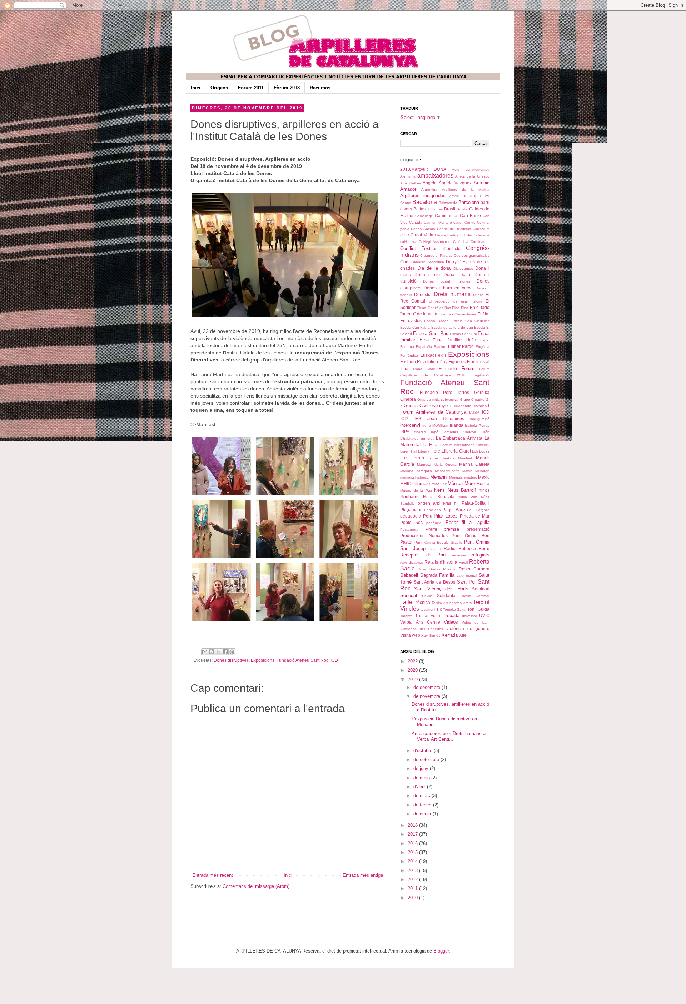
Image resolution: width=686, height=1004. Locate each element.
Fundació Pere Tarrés (444, 392)
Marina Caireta (474, 464)
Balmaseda (448, 203)
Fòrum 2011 (251, 87)
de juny (421, 768)
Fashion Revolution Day (423, 361)
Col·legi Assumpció (435, 242)
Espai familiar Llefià (454, 340)
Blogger (441, 951)
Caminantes (446, 215)
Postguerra (409, 529)
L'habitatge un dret (417, 438)
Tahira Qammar (475, 596)
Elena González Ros (434, 308)
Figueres (457, 361)
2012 (413, 879)
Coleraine (481, 235)
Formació (448, 368)
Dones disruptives (231, 660)
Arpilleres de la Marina (465, 189)
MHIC (405, 483)
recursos (459, 555)
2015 (413, 852)
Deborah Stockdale (427, 262)
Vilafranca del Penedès (421, 629)
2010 (413, 897)
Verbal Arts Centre (420, 622)
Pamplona (432, 510)
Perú (427, 516)
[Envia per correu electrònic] (204, 651)
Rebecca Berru (473, 548)
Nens (439, 490)
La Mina (431, 444)
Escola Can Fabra (415, 327)
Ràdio (450, 548)
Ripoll (463, 562)
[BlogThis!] (211, 651)
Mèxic (483, 477)
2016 (413, 843)
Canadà (415, 222)
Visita (405, 635)
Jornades (450, 432)
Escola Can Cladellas (470, 321)
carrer (458, 222)
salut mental (467, 576)
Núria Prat (467, 497)
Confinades (480, 242)
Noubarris (409, 496)
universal (469, 616)
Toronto (406, 616)
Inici (195, 87)
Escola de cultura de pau (452, 327)
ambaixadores (435, 176)
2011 (413, 888)
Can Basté (470, 215)
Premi (431, 529)
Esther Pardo (461, 346)
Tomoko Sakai (454, 609)
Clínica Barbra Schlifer (453, 235)
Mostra (482, 483)
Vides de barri (475, 622)
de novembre (427, 696)
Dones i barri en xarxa (448, 287)
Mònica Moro (461, 483)
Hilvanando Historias (470, 406)
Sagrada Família (437, 575)
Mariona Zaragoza (416, 471)
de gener (423, 813)
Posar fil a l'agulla (468, 522)
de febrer (423, 805)
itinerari (420, 432)
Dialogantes (463, 268)
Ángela (430, 182)
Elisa (456, 308)
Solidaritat (447, 595)
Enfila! (483, 313)
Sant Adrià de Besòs (434, 582)
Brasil (449, 208)
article (454, 196)
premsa (451, 529)
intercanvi (410, 425)
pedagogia (410, 516)
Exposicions (262, 660)
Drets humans (452, 294)
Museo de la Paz (416, 491)
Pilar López (446, 516)
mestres (470, 477)
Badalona (424, 202)
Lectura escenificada (457, 445)
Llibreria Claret (456, 451)
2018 (413, 825)
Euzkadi (428, 355)
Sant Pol (466, 582)
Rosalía (449, 569)
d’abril (420, 786)
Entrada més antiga (363, 875)
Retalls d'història (440, 562)
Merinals (456, 477)
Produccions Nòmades (424, 535)
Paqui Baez (454, 509)
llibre (435, 451)
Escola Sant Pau (430, 333)
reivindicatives (411, 562)
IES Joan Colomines (439, 418)
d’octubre (423, 750)
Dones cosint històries (446, 281)
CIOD (404, 235)
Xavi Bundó (431, 636)
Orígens (219, 87)
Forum (467, 368)
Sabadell (409, 575)
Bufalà (462, 209)
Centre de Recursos (454, 229)
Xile (463, 635)
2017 (413, 834)
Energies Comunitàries (457, 314)
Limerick (482, 445)
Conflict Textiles (419, 248)
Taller (407, 602)
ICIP (404, 418)
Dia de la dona (434, 268)
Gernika (481, 392)
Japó (434, 432)
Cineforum (481, 229)
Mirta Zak (439, 484)
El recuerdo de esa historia (455, 301)
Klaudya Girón (476, 432)
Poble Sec (411, 522)
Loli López (480, 451)
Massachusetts (447, 471)
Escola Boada (436, 321)
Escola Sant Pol (463, 334)
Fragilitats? (480, 375)
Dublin (478, 295)
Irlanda (456, 425)
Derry (451, 261)
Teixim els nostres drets (452, 603)
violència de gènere (468, 628)
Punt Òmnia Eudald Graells (438, 542)
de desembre (427, 687)
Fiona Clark (424, 369)
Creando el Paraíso (436, 256)
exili (442, 355)
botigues (435, 209)
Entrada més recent (212, 875)
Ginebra (408, 399)
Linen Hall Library (414, 451)
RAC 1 (435, 549)
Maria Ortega (445, 464)
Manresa (424, 464)
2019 (413, 679)
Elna (464, 308)
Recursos (320, 87)
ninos (484, 490)
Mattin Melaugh (475, 471)
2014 (413, 861)
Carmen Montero (438, 222)
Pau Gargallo (478, 510)
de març (422, 795)
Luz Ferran (412, 457)
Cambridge (424, 216)
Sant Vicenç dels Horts (441, 588)
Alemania (408, 176)
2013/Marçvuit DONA (423, 169)
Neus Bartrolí (462, 490)
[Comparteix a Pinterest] (231, 651)
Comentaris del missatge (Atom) (256, 886)
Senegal (408, 595)
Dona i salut (457, 274)
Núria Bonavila (438, 496)
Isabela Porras (477, 426)
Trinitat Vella (428, 615)
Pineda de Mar (474, 516)
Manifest (465, 458)
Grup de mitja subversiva (438, 399)
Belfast (420, 208)
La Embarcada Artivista (459, 438)
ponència (434, 523)
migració (421, 483)
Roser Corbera (474, 568)
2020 (413, 670)
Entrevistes (411, 320)
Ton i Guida (478, 609)
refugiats (480, 555)
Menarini (439, 477)
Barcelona (468, 202)
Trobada (451, 615)
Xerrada (450, 635)
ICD (334, 660)
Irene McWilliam (435, 426)
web (416, 635)
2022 (413, 661)
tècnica (423, 602)
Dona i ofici (427, 274)
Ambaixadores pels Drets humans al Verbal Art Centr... (449, 736)
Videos (451, 622)
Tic (439, 609)
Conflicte (452, 248)
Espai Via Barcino (431, 347)
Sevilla (427, 596)
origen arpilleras (434, 503)
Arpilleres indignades (423, 195)
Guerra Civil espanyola (427, 405)
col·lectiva (408, 242)
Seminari (480, 588)
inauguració (479, 419)
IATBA (474, 412)
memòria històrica (414, 477)
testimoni (428, 609)
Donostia (423, 294)
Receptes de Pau (423, 555)
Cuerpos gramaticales (471, 256)
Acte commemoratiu (470, 169)
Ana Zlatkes (410, 183)
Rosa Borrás (429, 569)
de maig (422, 777)
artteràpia (472, 195)
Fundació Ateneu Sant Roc (302, 660)
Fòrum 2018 (287, 87)
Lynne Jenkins (441, 458)
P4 (456, 503)
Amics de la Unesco (472, 176)
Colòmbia (460, 242)
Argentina (429, 189)
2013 (413, 870)
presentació (478, 529)
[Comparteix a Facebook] (225, 651)
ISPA (404, 431)
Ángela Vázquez (455, 182)
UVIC (484, 615)
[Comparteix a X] (218, 651)
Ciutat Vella (422, 235)
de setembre (427, 759)
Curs (404, 261)
